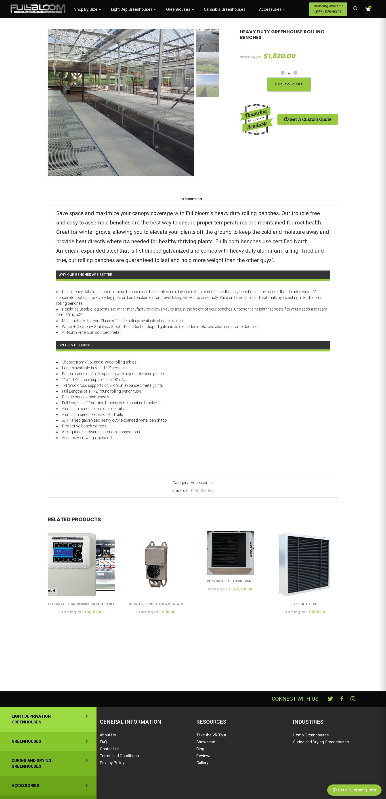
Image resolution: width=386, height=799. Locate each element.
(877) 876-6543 (328, 11)
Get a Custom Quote (310, 119)
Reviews (204, 755)
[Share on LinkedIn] (210, 490)
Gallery (202, 762)
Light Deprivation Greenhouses (31, 719)
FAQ (103, 742)
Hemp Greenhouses (311, 735)
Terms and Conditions (119, 755)
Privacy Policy (112, 762)
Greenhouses (26, 741)
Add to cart (289, 84)
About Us (108, 735)
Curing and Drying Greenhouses (31, 763)
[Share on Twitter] (197, 490)
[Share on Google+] (203, 490)
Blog (200, 748)
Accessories (202, 482)
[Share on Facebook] (191, 490)
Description (191, 199)
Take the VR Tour (211, 735)
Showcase (205, 742)
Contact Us (110, 748)
